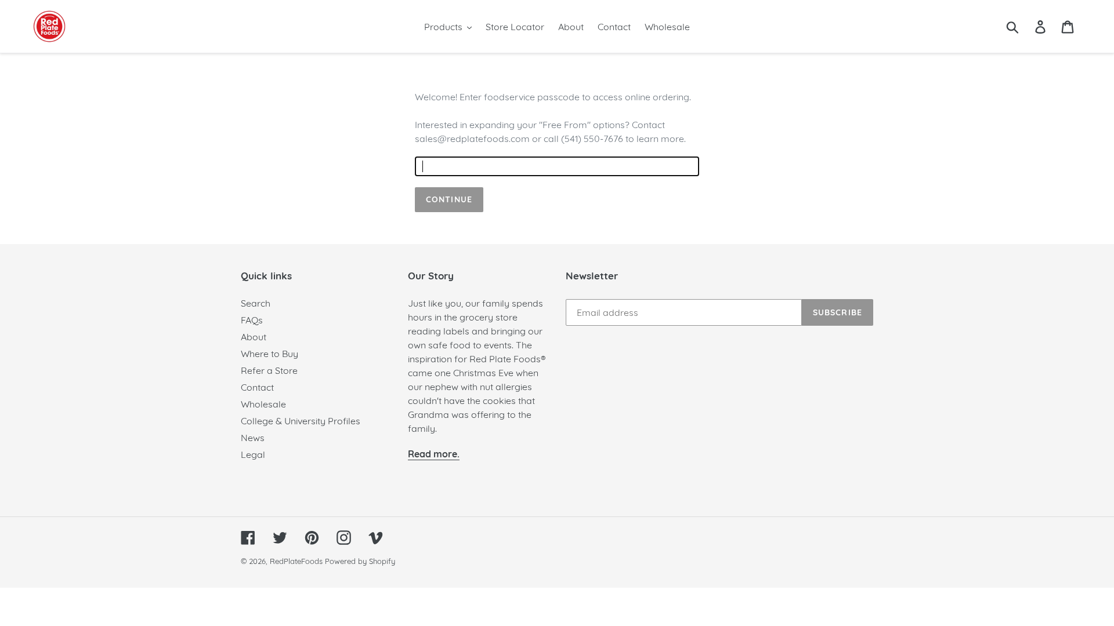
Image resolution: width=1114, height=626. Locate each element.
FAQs (252, 320)
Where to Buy (269, 353)
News (253, 437)
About (253, 337)
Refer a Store (269, 370)
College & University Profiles (300, 421)
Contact (257, 387)
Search (255, 303)
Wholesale (263, 404)
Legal (253, 454)
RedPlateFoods (296, 561)
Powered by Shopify (360, 561)
